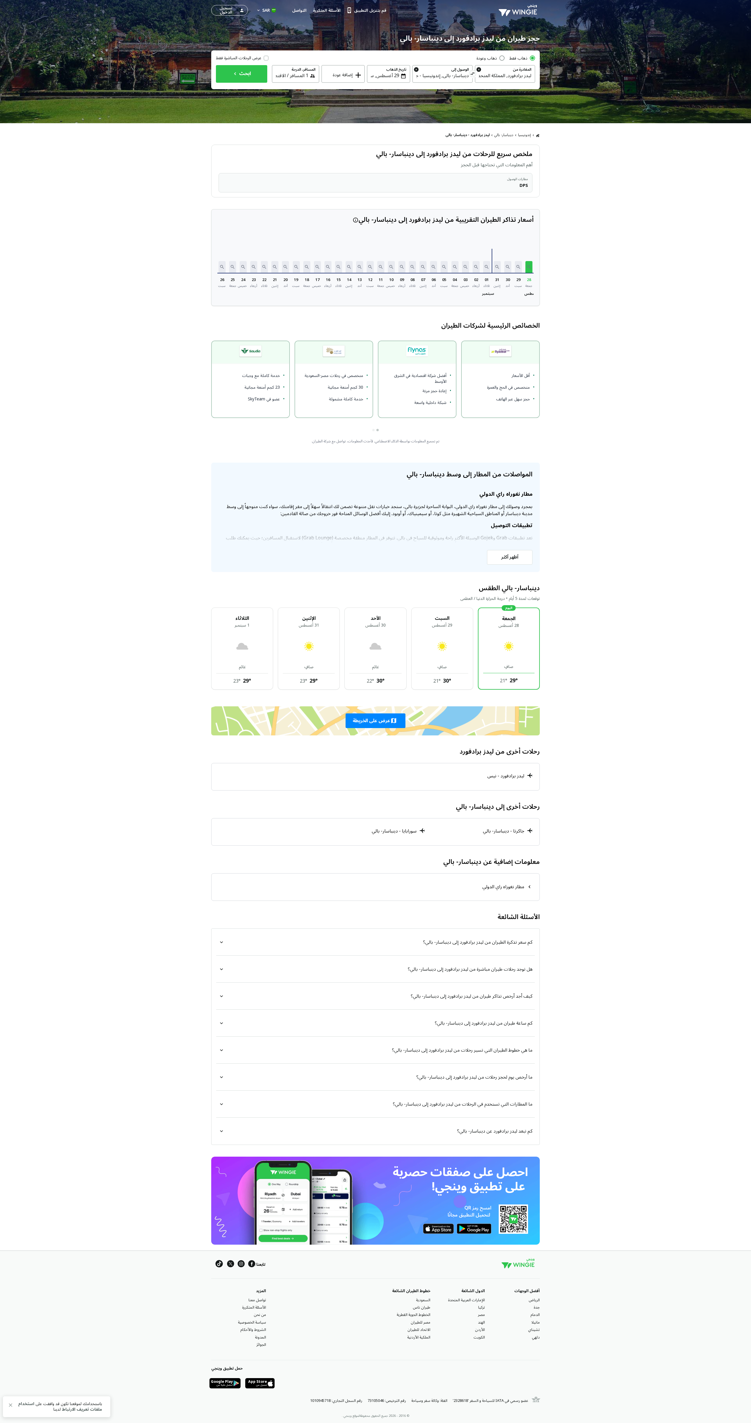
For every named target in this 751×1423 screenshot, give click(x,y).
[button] (528, 267)
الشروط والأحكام (253, 1330)
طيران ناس (421, 1307)
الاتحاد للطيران (418, 1330)
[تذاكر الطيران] (538, 135)
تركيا (481, 1307)
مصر (481, 1315)
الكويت (479, 1337)
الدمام (535, 1315)
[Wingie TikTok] (219, 1264)
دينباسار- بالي (503, 135)
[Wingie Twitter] (230, 1264)
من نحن (260, 1315)
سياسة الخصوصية (252, 1322)
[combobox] (505, 76)
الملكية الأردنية (418, 1337)
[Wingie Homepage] (519, 10)
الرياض (534, 1300)
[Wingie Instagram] (241, 1264)
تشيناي (534, 1330)
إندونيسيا (524, 135)
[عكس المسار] (472, 74)
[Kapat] (10, 1406)
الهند (481, 1322)
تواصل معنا (257, 1300)
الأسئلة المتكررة (254, 1307)
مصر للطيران (420, 1322)
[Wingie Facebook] (251, 1264)
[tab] (377, 430)
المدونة (260, 1337)
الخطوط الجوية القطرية (413, 1315)
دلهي (536, 1337)
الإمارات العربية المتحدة (466, 1300)
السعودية (423, 1300)
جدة (537, 1307)
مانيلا (535, 1322)
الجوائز (261, 1345)
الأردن (480, 1330)
